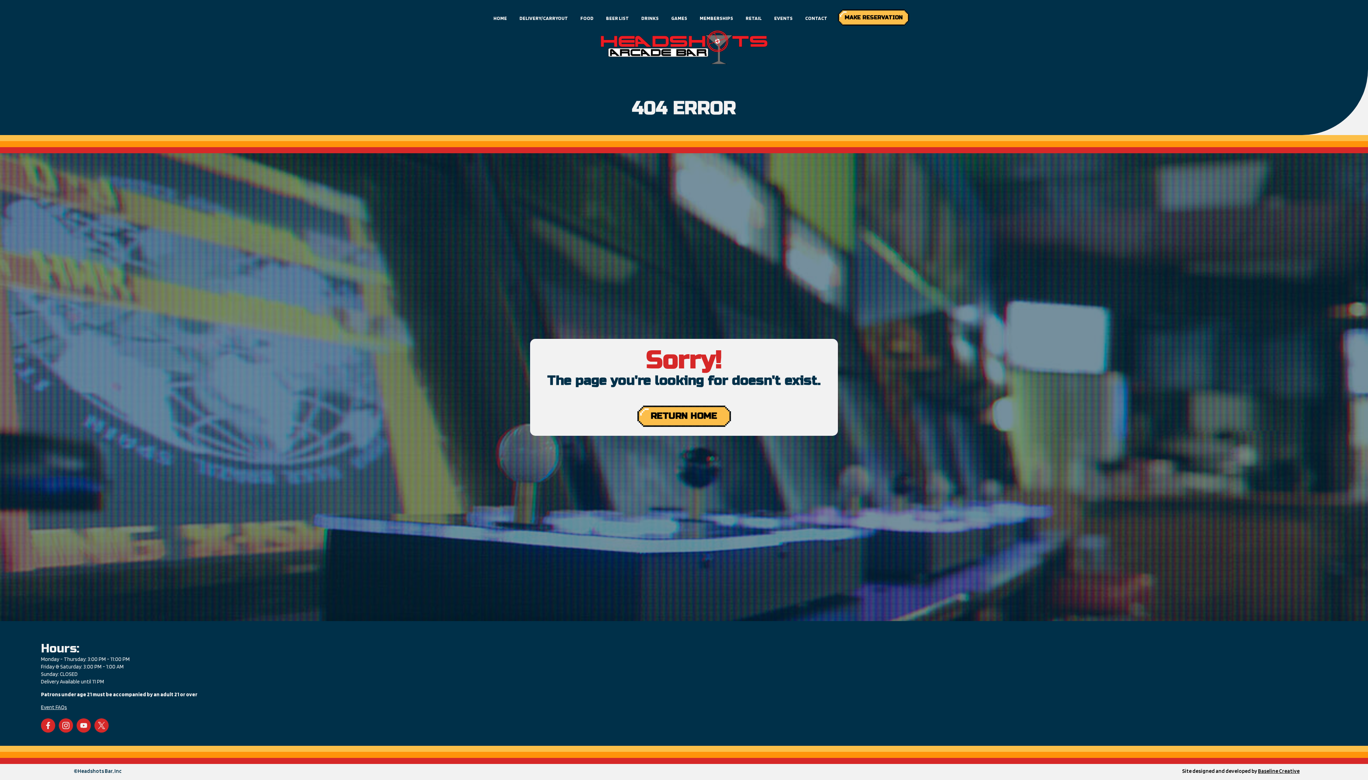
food (587, 18)
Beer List (617, 18)
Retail (754, 18)
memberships (716, 18)
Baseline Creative (1279, 771)
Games (679, 18)
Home (500, 18)
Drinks (650, 18)
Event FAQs (54, 707)
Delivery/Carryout (543, 18)
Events (783, 18)
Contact (816, 18)
